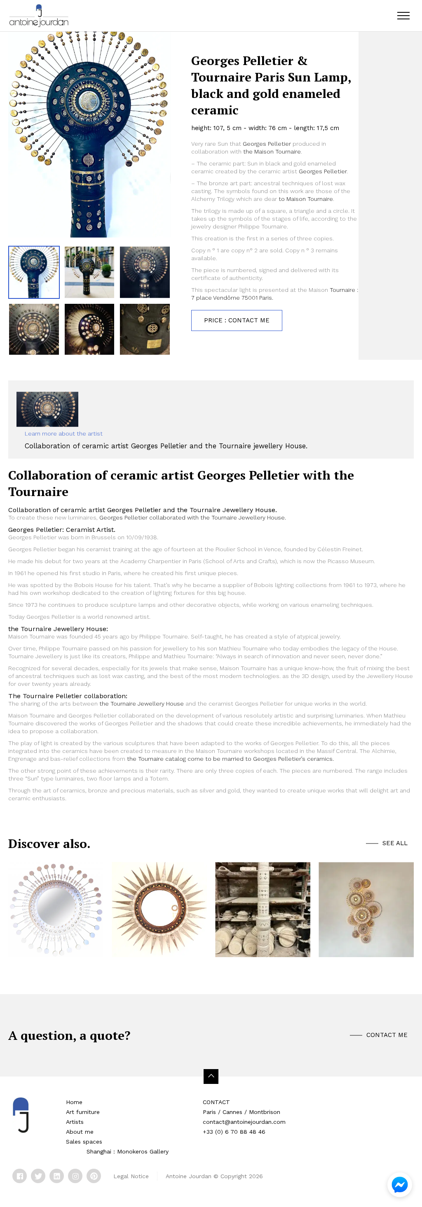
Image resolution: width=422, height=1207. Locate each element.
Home (74, 1102)
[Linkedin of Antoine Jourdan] (56, 1176)
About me (80, 1131)
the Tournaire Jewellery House (141, 703)
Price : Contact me (237, 320)
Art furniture (83, 1112)
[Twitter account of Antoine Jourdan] (38, 1176)
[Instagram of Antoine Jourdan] (75, 1176)
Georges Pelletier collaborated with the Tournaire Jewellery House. (192, 517)
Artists (75, 1121)
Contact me (387, 1035)
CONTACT (216, 1102)
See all (395, 843)
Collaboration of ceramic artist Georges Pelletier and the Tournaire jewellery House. (166, 446)
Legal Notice (131, 1176)
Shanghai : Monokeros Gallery (128, 1151)
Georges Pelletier (267, 143)
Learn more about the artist (64, 433)
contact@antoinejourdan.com (244, 1121)
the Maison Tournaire (272, 151)
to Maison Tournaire (305, 199)
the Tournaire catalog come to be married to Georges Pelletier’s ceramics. (230, 758)
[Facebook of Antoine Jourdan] (19, 1176)
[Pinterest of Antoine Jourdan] (94, 1176)
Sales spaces (84, 1141)
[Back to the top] (211, 1076)
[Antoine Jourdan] (38, 15)
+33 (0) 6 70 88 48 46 (234, 1131)
